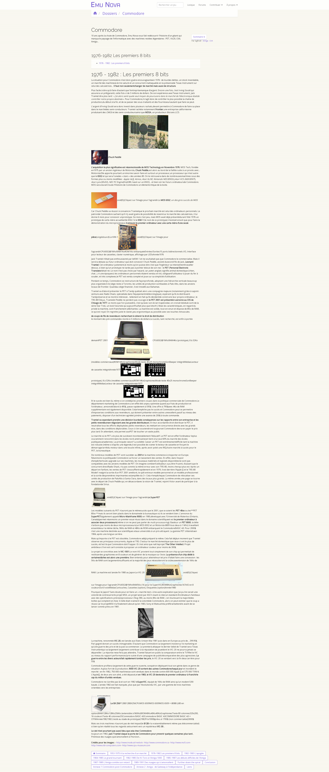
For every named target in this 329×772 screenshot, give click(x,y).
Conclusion (210, 762)
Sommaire (198, 36)
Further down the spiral (189, 762)
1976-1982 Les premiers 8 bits (165, 753)
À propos (231, 4)
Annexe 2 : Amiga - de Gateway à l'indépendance (159, 766)
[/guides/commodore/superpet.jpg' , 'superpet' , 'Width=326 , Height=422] (99, 497)
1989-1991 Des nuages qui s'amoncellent (153, 762)
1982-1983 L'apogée (194, 753)
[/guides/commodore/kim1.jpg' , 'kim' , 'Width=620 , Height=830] (127, 237)
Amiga (205, 41)
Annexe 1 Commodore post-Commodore (112, 766)
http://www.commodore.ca (156, 742)
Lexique (191, 4)
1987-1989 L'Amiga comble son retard (111, 762)
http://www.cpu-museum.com (136, 745)
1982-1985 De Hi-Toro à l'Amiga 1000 (144, 757)
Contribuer (215, 4)
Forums (202, 4)
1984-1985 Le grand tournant (107, 757)
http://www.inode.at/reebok (129, 742)
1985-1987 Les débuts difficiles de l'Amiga (186, 757)
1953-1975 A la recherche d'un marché (128, 753)
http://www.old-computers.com (106, 745)
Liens (189, 766)
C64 (211, 41)
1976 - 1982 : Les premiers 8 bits (114, 63)
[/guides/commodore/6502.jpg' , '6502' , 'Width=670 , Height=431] (104, 200)
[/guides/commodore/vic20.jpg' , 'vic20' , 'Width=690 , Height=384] (163, 572)
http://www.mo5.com (180, 742)
